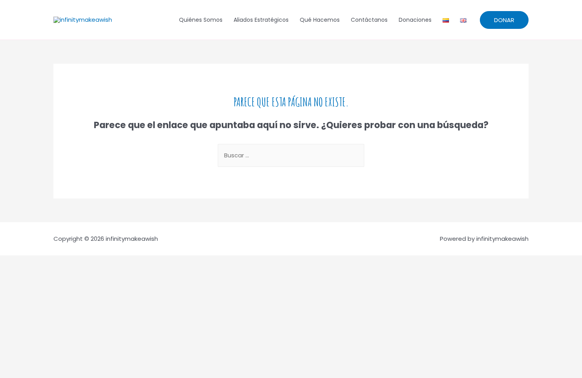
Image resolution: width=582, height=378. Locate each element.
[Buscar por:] (291, 155)
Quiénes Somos (201, 20)
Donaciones (415, 20)
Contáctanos (369, 20)
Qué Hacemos (320, 20)
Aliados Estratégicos (261, 20)
